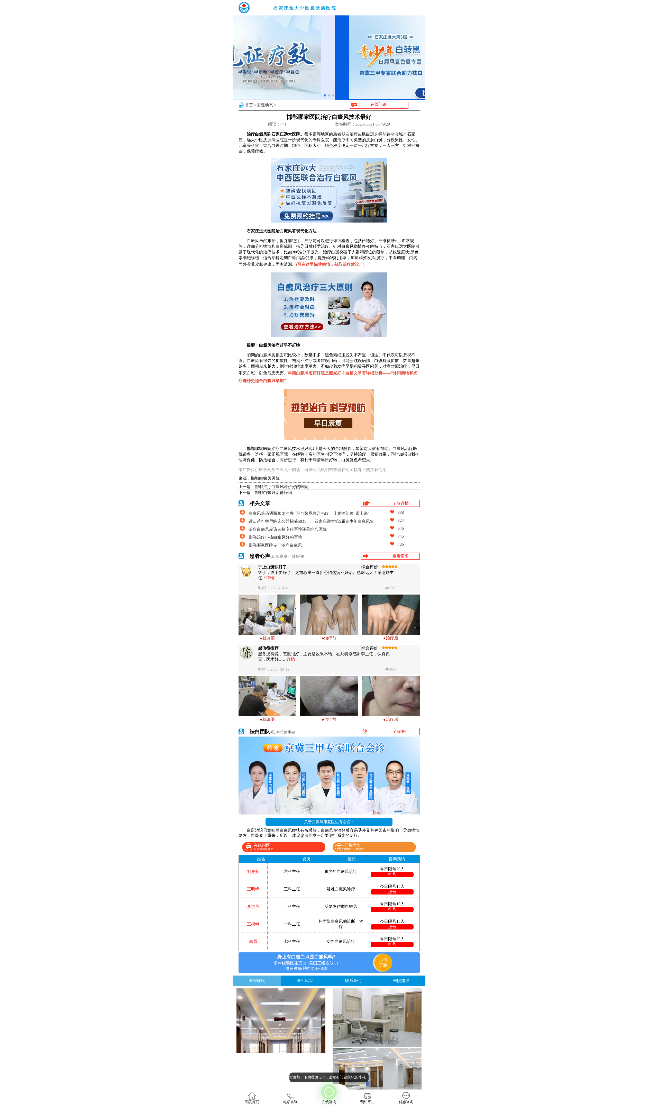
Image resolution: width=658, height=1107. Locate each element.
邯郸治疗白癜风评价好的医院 (281, 486)
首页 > (251, 105)
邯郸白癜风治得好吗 (273, 492)
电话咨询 (290, 1102)
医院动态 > (266, 105)
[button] (325, 95)
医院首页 (252, 1102)
